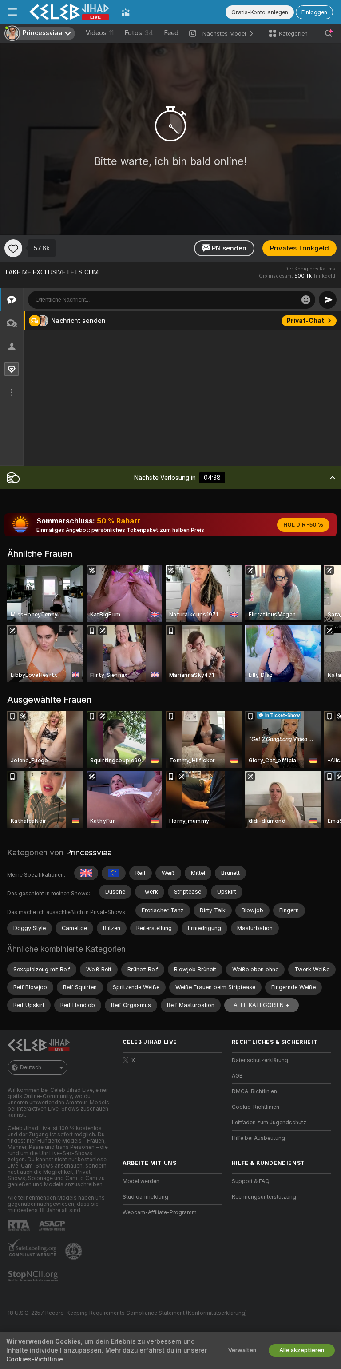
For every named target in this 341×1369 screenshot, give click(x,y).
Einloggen (314, 12)
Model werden (141, 1181)
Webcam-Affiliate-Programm (160, 1212)
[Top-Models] (126, 12)
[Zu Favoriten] (13, 248)
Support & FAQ (251, 1181)
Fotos (138, 33)
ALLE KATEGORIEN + (261, 1005)
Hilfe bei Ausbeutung (258, 1138)
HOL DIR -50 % (303, 525)
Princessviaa (89, 852)
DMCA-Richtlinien (254, 1091)
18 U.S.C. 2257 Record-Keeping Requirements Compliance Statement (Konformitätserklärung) (127, 1313)
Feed (171, 33)
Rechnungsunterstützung (264, 1197)
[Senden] (328, 300)
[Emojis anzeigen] (306, 299)
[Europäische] (114, 873)
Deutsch (30, 1067)
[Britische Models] (86, 873)
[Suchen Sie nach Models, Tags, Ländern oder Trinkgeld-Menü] (328, 33)
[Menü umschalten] (12, 12)
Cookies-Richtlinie (34, 1359)
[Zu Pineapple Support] (74, 1251)
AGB (237, 1076)
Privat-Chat (305, 320)
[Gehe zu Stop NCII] (34, 1276)
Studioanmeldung (145, 1197)
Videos (100, 33)
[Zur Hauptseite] (69, 12)
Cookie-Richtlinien (255, 1107)
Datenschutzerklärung (260, 1060)
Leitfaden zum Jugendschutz (269, 1122)
